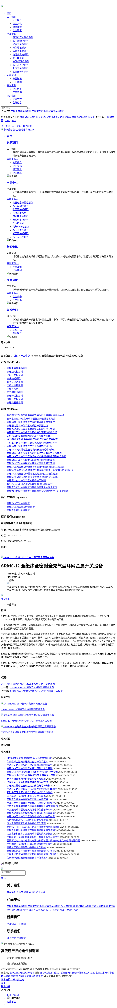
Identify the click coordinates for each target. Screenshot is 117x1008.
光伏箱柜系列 (19, 47)
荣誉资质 (11, 85)
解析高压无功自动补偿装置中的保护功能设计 (30, 484)
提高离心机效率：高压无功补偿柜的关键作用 (30, 833)
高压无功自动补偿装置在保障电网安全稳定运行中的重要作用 (37, 491)
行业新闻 (17, 82)
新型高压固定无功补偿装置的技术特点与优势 (30, 792)
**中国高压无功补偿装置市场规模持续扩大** (30, 844)
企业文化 (17, 23)
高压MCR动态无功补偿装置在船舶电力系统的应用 (32, 473)
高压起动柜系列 (21, 41)
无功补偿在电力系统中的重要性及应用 (26, 779)
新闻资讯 (11, 75)
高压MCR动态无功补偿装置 (57, 117)
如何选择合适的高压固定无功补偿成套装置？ (30, 436)
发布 (3, 878)
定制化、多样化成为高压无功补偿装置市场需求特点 (33, 827)
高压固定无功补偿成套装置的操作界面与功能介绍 (32, 432)
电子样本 (27, 126)
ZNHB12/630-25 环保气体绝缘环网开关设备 (32, 687)
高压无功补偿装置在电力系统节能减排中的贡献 (31, 429)
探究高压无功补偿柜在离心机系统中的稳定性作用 (32, 443)
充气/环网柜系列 (21, 61)
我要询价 (5, 599)
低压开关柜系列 (21, 68)
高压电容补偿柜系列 (23, 37)
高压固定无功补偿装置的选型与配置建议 (27, 425)
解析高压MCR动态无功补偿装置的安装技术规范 (31, 419)
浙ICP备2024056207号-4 (22, 973)
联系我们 (11, 96)
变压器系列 (18, 58)
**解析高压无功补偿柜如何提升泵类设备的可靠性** (33, 837)
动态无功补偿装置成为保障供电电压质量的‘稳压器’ (32, 806)
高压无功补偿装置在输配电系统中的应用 (27, 799)
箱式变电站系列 (21, 51)
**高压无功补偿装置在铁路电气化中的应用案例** (32, 789)
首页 (9, 13)
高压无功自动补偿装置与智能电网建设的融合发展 (32, 487)
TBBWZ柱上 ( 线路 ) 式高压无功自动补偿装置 (63, 973)
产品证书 (17, 92)
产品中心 (11, 34)
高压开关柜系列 (21, 65)
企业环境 (17, 30)
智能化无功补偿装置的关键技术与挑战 (26, 847)
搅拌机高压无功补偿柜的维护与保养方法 (27, 782)
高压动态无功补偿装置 (31, 117)
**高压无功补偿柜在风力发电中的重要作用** (30, 809)
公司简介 (17, 20)
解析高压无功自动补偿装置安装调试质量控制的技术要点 (35, 415)
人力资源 (16, 126)
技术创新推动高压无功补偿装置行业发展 (27, 820)
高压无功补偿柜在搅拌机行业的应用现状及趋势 (31, 813)
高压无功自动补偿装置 (83, 117)
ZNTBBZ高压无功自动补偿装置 (27, 976)
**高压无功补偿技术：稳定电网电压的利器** (30, 765)
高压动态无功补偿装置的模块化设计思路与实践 (31, 463)
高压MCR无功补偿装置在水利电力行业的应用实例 (32, 772)
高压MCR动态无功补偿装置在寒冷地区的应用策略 (32, 477)
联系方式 (17, 99)
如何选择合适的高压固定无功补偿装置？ (27, 858)
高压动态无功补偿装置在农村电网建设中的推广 (31, 422)
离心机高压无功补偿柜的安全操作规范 (26, 796)
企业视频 (5, 126)
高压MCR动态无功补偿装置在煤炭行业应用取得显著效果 (35, 467)
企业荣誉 (17, 89)
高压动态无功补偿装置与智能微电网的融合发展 (31, 460)
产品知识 (17, 78)
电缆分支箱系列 (21, 54)
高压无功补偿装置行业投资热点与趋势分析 (28, 785)
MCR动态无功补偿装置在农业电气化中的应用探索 (32, 439)
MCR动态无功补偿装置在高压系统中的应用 (29, 758)
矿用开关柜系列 (21, 44)
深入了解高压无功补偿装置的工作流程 (26, 823)
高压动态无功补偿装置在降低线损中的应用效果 (31, 816)
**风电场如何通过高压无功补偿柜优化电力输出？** (33, 854)
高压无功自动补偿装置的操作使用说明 (26, 480)
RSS (14, 120)
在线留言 (17, 102)
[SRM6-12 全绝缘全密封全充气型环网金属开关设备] (27, 557)
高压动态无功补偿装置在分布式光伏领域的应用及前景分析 (36, 456)
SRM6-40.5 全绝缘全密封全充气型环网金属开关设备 (36, 691)
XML (7, 120)
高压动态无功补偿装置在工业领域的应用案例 (30, 446)
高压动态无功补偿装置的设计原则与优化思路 (30, 768)
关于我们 (11, 17)
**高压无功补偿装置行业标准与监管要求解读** (31, 803)
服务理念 (17, 27)
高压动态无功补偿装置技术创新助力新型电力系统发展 (34, 453)
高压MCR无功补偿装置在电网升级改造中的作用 (31, 449)
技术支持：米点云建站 (12, 979)
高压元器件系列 (21, 72)
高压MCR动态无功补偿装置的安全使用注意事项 (31, 775)
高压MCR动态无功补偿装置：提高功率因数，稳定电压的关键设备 (40, 470)
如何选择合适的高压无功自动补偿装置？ (27, 761)
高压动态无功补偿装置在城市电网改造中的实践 (31, 851)
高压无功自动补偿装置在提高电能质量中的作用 (31, 830)
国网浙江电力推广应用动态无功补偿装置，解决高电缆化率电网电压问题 (43, 840)
